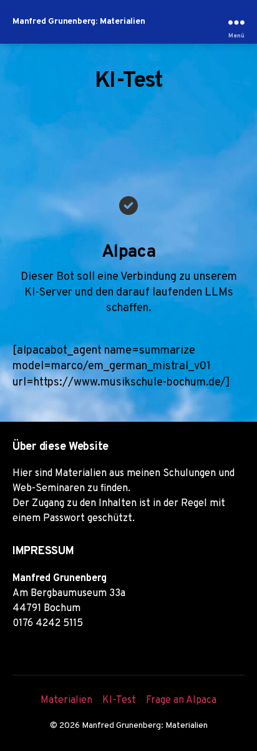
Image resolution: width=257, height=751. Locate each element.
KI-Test (119, 700)
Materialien (66, 700)
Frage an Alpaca (181, 700)
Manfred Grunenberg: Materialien (78, 21)
